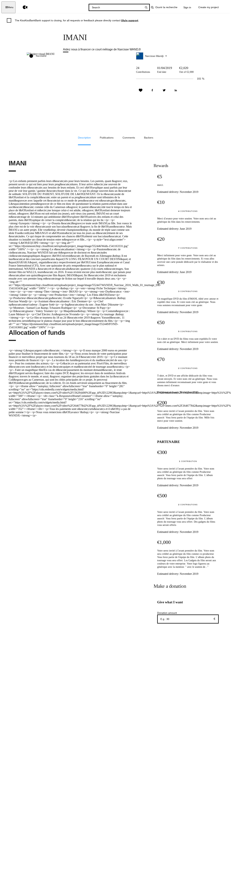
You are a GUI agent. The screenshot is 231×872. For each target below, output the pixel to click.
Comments (129, 137)
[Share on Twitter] (164, 90)
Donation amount (167, 612)
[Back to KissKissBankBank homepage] (22, 7)
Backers (148, 137)
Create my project (208, 7)
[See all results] (146, 7)
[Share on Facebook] (152, 90)
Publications (107, 137)
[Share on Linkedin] (175, 90)
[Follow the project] (140, 90)
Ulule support (129, 20)
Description (84, 137)
